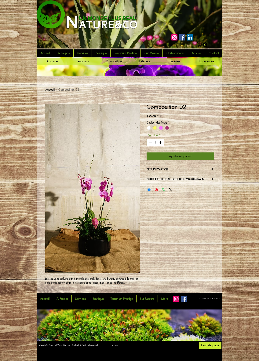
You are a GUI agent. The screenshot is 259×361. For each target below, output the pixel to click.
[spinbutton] (155, 142)
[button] (203, 44)
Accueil (50, 90)
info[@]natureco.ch (89, 345)
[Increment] (160, 142)
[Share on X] (170, 190)
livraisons (113, 345)
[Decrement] (149, 142)
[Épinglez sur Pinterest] (156, 190)
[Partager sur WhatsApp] (163, 190)
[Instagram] (174, 37)
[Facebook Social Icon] (182, 37)
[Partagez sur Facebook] (149, 190)
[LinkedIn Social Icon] (190, 37)
